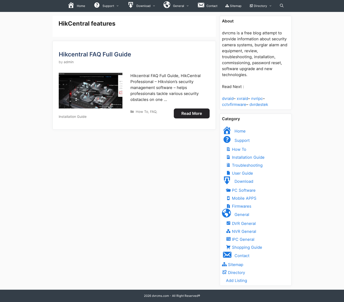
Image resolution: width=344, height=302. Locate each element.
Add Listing (236, 280)
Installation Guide (73, 117)
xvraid (242, 98)
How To (142, 112)
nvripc (257, 98)
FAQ (153, 112)
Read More (191, 113)
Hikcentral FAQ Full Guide (95, 54)
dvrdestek (258, 104)
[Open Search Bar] (281, 6)
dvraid (228, 98)
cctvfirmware (234, 104)
